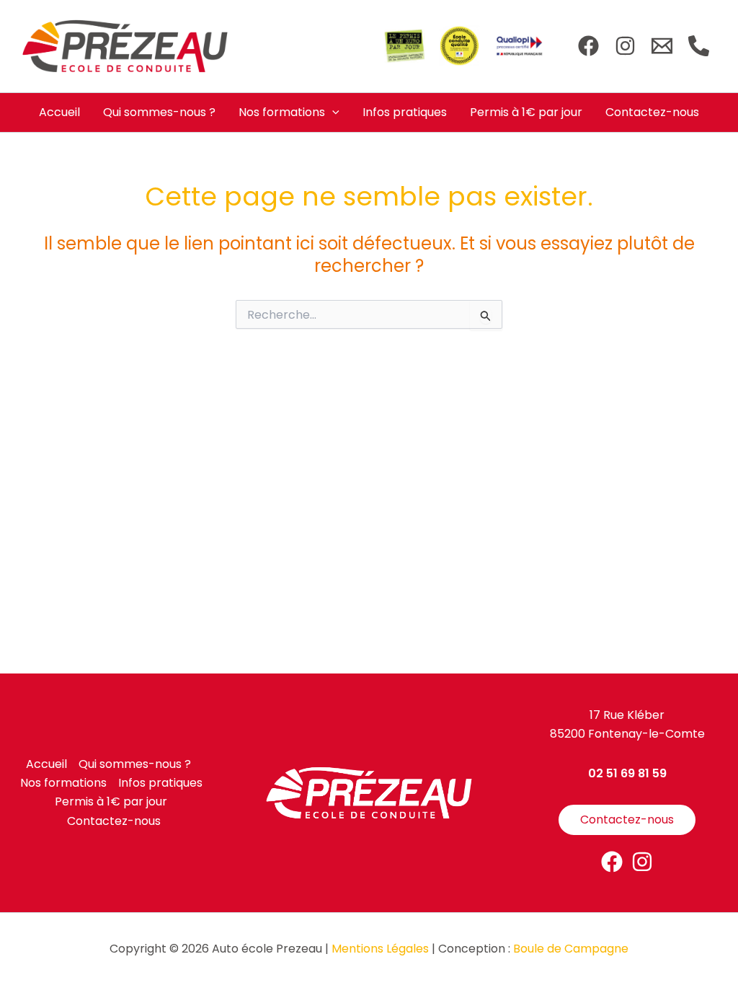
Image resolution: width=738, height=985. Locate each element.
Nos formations (282, 112)
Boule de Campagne (570, 948)
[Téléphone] (698, 45)
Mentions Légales (380, 948)
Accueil (59, 112)
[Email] (662, 45)
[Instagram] (625, 45)
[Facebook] (588, 45)
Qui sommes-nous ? (159, 112)
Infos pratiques (405, 112)
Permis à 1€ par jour (526, 112)
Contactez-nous (652, 112)
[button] (332, 112)
